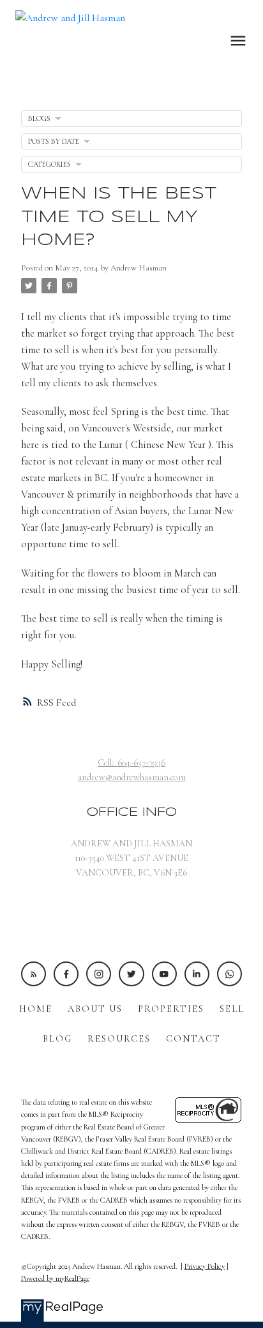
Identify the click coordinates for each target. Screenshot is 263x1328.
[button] (33, 973)
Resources (119, 1038)
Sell (232, 1008)
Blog (57, 1038)
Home (35, 1008)
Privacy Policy (204, 1266)
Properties (171, 1008)
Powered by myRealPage (55, 1278)
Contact (193, 1038)
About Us (95, 1008)
